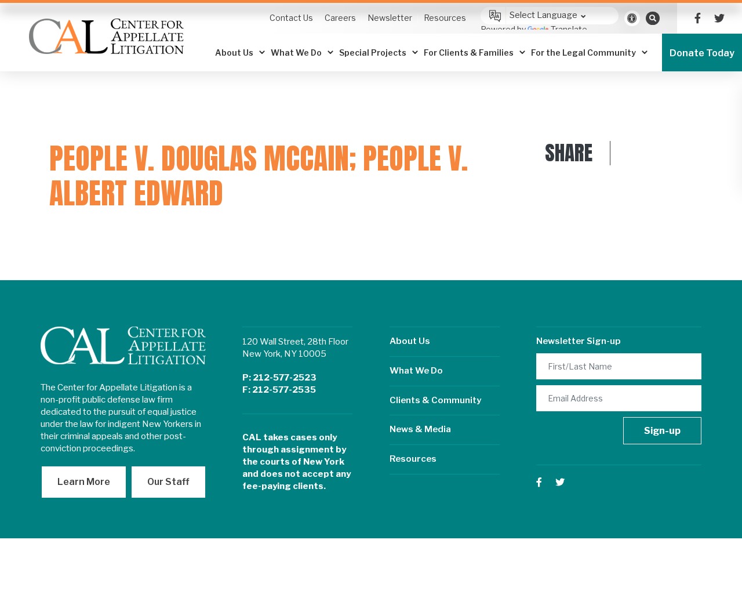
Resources (413, 459)
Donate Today (702, 53)
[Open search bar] (653, 18)
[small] (697, 18)
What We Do (416, 370)
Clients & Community (435, 400)
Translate (569, 29)
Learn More (83, 481)
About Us (410, 341)
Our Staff (168, 481)
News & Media (420, 429)
